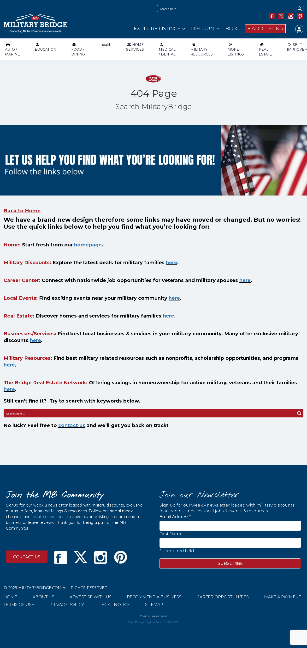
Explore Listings (157, 28)
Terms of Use (19, 604)
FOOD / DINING (78, 51)
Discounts (205, 28)
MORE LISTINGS (236, 51)
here (171, 262)
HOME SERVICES (135, 47)
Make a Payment (282, 596)
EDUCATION (45, 49)
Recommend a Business (154, 596)
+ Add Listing (265, 28)
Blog (232, 28)
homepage (88, 245)
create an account (49, 516)
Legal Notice (114, 604)
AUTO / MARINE (12, 51)
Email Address (175, 516)
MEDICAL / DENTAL (167, 51)
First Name (171, 533)
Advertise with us (91, 596)
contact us (71, 425)
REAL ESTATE (265, 51)
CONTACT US (26, 557)
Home (10, 596)
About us (43, 596)
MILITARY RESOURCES (201, 51)
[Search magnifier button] (299, 8)
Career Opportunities (223, 596)
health (106, 45)
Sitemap (154, 604)
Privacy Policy (66, 604)
